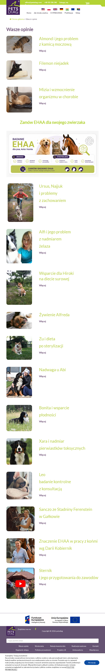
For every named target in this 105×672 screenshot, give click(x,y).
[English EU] (73, 9)
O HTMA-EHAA (56, 13)
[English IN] (67, 9)
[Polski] (49, 9)
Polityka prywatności (43, 650)
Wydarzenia (39, 646)
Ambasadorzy (77, 650)
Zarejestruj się (30, 5)
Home (29, 13)
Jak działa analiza (41, 13)
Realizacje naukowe (79, 646)
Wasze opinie (23, 646)
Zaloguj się (63, 2)
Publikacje (69, 13)
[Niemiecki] (61, 9)
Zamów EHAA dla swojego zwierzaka (52, 122)
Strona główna (17, 19)
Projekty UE (61, 650)
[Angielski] (55, 9)
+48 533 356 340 (50, 2)
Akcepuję (92, 662)
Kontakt (96, 646)
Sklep (78, 13)
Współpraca (94, 650)
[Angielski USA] (43, 9)
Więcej (42, 50)
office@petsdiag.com (33, 2)
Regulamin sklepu (22, 650)
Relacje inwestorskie (57, 646)
